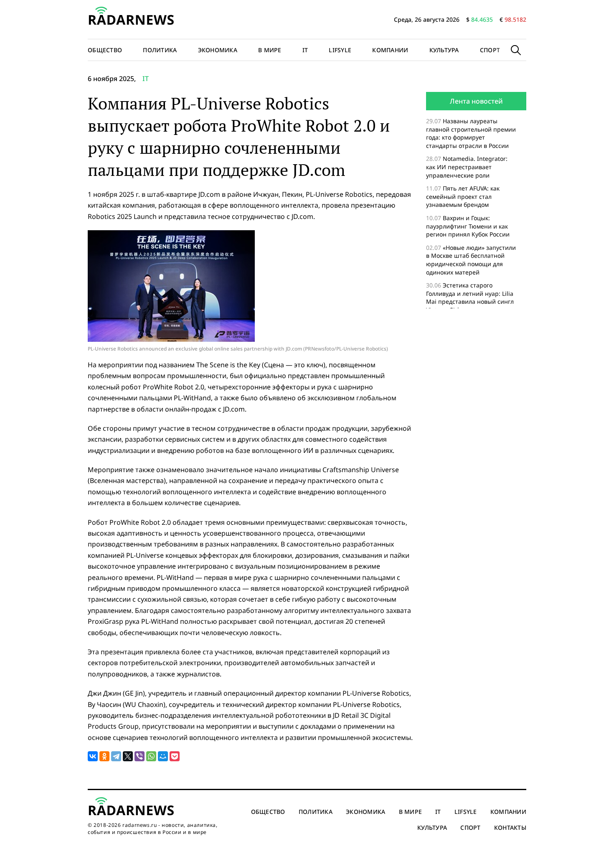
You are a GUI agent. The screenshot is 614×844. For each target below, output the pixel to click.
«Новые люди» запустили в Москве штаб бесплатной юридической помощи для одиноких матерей (471, 260)
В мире (270, 50)
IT (305, 50)
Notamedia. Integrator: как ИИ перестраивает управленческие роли (466, 167)
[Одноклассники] (104, 756)
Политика (160, 50)
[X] (128, 756)
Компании (390, 50)
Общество (105, 50)
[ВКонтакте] (93, 756)
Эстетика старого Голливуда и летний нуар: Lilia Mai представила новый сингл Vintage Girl (470, 297)
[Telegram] (116, 756)
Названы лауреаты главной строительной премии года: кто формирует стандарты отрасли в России (471, 133)
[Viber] (139, 756)
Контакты (510, 827)
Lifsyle (340, 50)
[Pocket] (175, 756)
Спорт (490, 50)
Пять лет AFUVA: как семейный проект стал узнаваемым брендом (463, 196)
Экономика (218, 50)
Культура (444, 50)
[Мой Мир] (163, 756)
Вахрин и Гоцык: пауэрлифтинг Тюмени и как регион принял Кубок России (468, 226)
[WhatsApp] (151, 756)
